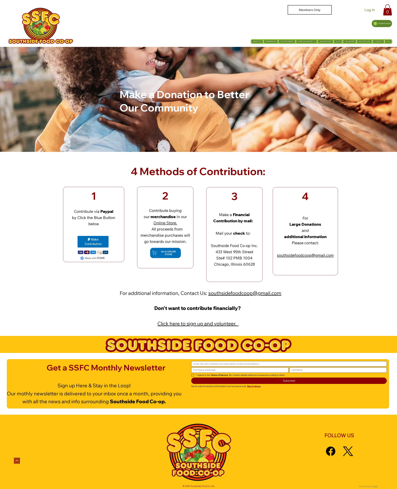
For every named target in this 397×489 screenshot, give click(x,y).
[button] (387, 9)
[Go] (17, 460)
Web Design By (366, 486)
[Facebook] (330, 451)
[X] (348, 451)
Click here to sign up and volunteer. (198, 323)
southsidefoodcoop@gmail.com (305, 255)
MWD (375, 486)
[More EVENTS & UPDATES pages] (314, 41)
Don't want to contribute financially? (198, 308)
